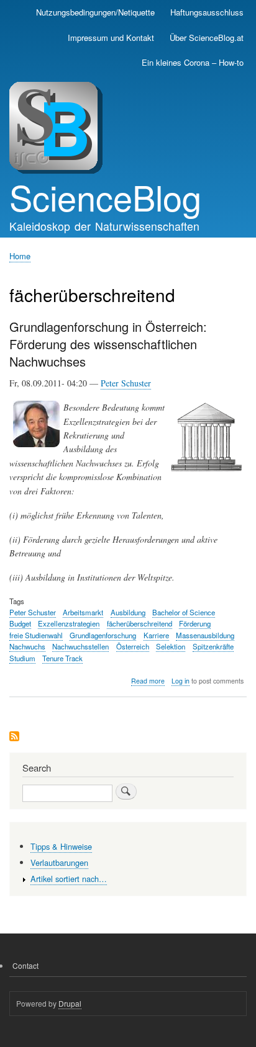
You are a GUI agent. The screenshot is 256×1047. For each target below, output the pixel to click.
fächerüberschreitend (139, 623)
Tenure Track (62, 658)
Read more (148, 681)
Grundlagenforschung (103, 635)
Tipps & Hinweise (61, 846)
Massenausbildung (205, 635)
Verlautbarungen (59, 862)
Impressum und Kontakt (111, 37)
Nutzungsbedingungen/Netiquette (95, 12)
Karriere (156, 635)
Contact (25, 965)
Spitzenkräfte (213, 646)
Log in (180, 680)
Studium (22, 658)
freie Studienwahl (36, 635)
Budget (20, 623)
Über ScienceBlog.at (207, 37)
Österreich (132, 646)
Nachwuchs (27, 646)
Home (19, 256)
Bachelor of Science (183, 612)
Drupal (69, 1003)
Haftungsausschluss (207, 12)
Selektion (170, 646)
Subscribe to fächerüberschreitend (14, 737)
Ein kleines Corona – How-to (193, 62)
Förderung (195, 623)
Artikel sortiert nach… (68, 878)
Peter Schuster (126, 383)
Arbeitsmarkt (83, 612)
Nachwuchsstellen (80, 646)
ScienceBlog (105, 196)
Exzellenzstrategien (68, 623)
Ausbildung (128, 612)
